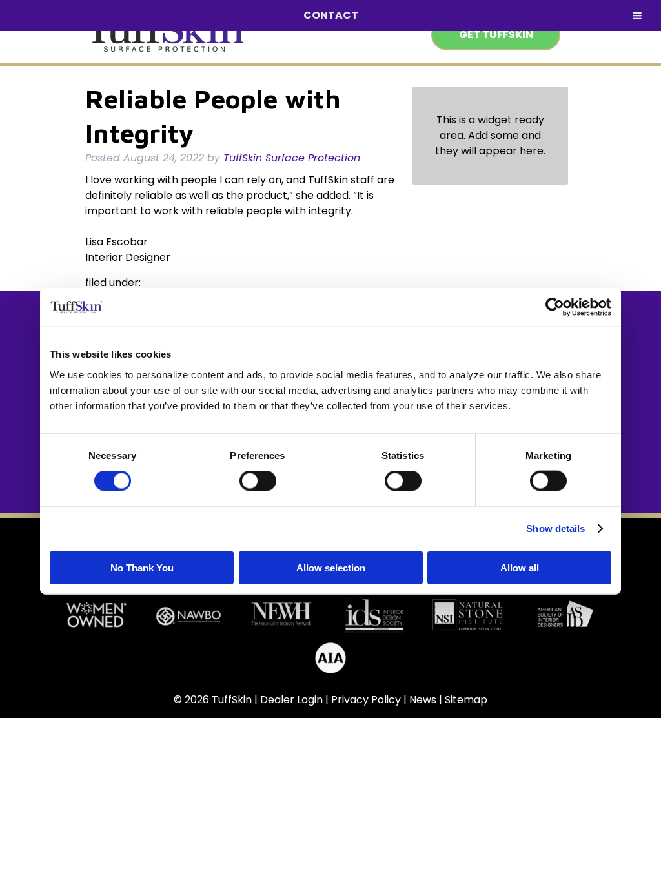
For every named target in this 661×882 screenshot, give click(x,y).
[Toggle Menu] (637, 15)
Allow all (519, 567)
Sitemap (466, 699)
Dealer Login (291, 699)
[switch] (257, 481)
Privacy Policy (366, 699)
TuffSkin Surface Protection (291, 157)
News (422, 699)
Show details (555, 528)
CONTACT (330, 15)
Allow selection (330, 567)
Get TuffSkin (496, 34)
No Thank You (142, 567)
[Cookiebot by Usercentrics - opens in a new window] (554, 307)
